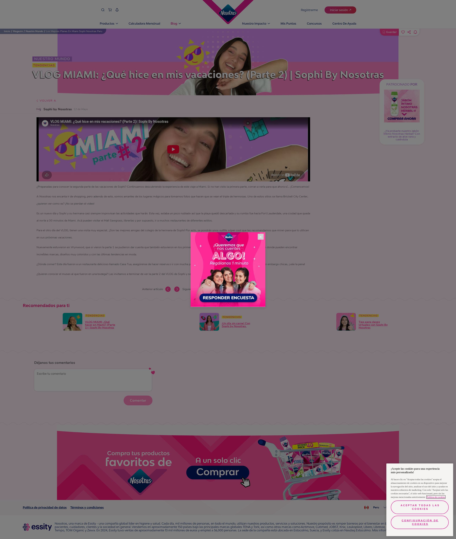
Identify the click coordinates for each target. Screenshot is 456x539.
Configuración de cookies (420, 522)
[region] (419, 499)
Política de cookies (436, 497)
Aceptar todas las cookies (420, 507)
